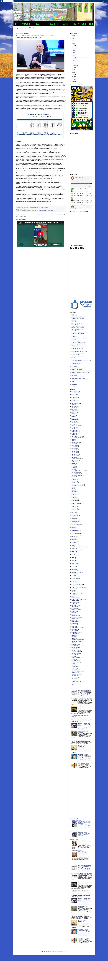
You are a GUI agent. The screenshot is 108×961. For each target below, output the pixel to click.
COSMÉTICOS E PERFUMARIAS (78, 333)
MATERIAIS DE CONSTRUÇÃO (77, 353)
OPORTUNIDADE (75, 597)
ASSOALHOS (74, 409)
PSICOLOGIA (74, 630)
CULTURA (73, 467)
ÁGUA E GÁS (74, 321)
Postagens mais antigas (61, 214)
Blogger (66, 951)
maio (74, 60)
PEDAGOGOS (74, 608)
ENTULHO (73, 511)
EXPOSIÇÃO (74, 523)
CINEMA (73, 440)
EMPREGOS (74, 505)
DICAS (72, 487)
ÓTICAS (73, 357)
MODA (72, 579)
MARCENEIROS (74, 573)
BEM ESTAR (73, 418)
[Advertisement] (81, 273)
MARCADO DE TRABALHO (77, 572)
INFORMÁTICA (74, 553)
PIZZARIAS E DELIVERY (76, 363)
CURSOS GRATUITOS (76, 478)
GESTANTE (73, 536)
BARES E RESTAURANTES (77, 326)
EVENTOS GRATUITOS (76, 520)
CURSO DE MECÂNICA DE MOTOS (78, 470)
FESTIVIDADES (74, 529)
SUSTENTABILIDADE (75, 662)
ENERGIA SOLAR (75, 509)
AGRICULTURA (74, 397)
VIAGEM (73, 684)
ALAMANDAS (74, 398)
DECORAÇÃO (74, 336)
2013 (73, 78)
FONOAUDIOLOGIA (75, 345)
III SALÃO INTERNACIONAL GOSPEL (79, 546)
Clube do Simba (75, 839)
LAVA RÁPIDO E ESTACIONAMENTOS (79, 351)
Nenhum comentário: (34, 207)
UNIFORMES (74, 384)
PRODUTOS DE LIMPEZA (76, 369)
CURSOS (73, 335)
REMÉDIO (73, 636)
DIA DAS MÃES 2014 (75, 482)
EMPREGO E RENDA (75, 503)
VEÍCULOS (73, 683)
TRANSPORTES (74, 677)
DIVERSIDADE (74, 493)
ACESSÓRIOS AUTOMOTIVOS (77, 317)
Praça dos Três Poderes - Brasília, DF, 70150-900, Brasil (43, 210)
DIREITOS (73, 490)
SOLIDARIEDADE (75, 660)
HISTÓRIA (73, 542)
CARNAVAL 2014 (74, 433)
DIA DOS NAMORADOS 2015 (77, 485)
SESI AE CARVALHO (75, 653)
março (74, 63)
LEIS (72, 567)
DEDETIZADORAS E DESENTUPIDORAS (79, 338)
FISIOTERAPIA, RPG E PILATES (77, 344)
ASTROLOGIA (74, 410)
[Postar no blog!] (43, 207)
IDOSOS (73, 545)
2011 (73, 81)
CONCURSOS (74, 449)
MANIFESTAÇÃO (74, 570)
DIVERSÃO (73, 491)
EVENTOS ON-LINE (75, 521)
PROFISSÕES (74, 623)
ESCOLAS (73, 512)
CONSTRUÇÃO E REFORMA (77, 329)
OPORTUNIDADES (75, 600)
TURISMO (73, 680)
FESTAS (73, 527)
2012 (73, 79)
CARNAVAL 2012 (74, 430)
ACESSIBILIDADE (75, 391)
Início (72, 314)
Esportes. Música (74, 515)
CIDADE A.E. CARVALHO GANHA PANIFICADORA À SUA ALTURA (84, 724)
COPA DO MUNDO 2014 (76, 458)
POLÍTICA (23, 209)
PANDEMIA (73, 603)
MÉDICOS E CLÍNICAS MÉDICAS (78, 356)
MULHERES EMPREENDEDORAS (78, 587)
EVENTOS (73, 518)
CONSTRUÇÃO (74, 455)
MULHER (73, 585)
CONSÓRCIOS (74, 330)
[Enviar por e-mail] (42, 207)
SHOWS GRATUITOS (75, 657)
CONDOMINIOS (74, 451)
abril (74, 62)
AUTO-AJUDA (74, 412)
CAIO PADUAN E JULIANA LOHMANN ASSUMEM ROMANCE (84, 755)
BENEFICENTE (74, 419)
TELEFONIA (73, 381)
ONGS (72, 596)
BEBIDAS (73, 415)
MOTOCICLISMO (74, 582)
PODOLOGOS (74, 611)
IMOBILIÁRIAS (74, 350)
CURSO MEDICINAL (75, 472)
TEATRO (73, 665)
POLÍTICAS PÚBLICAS (76, 617)
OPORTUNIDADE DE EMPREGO (78, 599)
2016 (73, 72)
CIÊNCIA (73, 439)
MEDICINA (73, 575)
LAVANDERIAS (74, 563)
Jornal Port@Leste (76, 831)
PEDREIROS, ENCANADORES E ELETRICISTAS (81, 360)
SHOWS (73, 656)
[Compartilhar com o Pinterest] (47, 207)
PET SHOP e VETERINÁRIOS (77, 362)
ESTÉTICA (73, 517)
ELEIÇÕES (73, 497)
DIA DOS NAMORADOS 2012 (77, 484)
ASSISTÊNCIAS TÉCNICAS (77, 323)
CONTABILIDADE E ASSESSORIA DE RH (79, 332)
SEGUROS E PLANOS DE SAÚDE (78, 377)
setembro (75, 50)
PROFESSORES (74, 621)
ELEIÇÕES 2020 (74, 500)
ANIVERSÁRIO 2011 (75, 403)
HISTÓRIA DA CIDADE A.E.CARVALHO (82, 746)
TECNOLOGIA (74, 666)
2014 (73, 76)
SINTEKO (73, 659)
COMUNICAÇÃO (74, 443)
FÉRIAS (73, 526)
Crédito (72, 464)
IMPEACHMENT (74, 548)
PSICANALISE (74, 629)
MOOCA (73, 581)
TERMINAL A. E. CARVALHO (77, 671)
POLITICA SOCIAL (75, 615)
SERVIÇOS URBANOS (76, 651)
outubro (74, 48)
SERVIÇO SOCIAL (75, 647)
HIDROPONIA (74, 541)
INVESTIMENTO (74, 556)
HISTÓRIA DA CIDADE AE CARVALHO (79, 740)
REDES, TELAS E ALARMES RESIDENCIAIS (80, 372)
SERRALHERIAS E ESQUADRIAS (78, 378)
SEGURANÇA (74, 645)
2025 (73, 36)
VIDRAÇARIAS (74, 386)
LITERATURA (74, 569)
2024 (73, 38)
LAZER (72, 564)
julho (74, 53)
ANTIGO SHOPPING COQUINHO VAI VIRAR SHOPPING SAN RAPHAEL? (85, 699)
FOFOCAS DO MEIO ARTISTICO (77, 533)
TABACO (73, 663)
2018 (73, 69)
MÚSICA (73, 588)
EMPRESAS (73, 508)
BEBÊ (72, 413)
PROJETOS (73, 626)
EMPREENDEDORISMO (76, 502)
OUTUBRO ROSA (75, 602)
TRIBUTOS (73, 678)
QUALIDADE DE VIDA (75, 632)
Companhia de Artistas (77, 850)
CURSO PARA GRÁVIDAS (76, 473)
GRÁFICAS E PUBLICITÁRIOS (77, 348)
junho (74, 55)
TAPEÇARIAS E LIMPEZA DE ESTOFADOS (80, 380)
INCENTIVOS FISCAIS (75, 549)
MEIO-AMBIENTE (74, 576)
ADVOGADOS (74, 320)
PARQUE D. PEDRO (75, 605)
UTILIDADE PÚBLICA (75, 681)
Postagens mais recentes (21, 214)
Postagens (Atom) (22, 216)
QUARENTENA (74, 633)
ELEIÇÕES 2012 (74, 499)
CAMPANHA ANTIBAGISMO (77, 425)
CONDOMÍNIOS (74, 452)
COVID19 (73, 463)
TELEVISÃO (73, 668)
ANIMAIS (73, 401)
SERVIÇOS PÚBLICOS (76, 650)
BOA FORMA (74, 421)
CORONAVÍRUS (74, 460)
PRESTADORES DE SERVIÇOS (77, 368)
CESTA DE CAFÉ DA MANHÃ (77, 436)
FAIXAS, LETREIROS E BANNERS (78, 342)
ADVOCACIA (74, 394)
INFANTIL (73, 551)
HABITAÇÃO (73, 539)
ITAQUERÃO (74, 559)
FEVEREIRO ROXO (75, 530)
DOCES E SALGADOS (76, 341)
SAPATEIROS (74, 375)
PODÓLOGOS (74, 365)
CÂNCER (73, 428)
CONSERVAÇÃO (74, 454)
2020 (73, 45)
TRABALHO (73, 675)
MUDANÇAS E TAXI (75, 354)
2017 (73, 71)
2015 (73, 74)
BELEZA (73, 416)
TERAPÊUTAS (74, 383)
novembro (75, 47)
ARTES (72, 404)
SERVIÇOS (73, 648)
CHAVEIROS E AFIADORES (77, 437)
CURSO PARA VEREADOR (76, 475)
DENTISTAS (73, 339)
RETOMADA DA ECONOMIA (77, 639)
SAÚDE (73, 642)
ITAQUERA (73, 557)
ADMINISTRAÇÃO (75, 392)
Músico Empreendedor (76, 820)
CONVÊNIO (73, 457)
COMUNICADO (74, 445)
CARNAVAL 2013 (74, 431)
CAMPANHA (73, 424)
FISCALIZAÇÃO (74, 532)
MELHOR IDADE (74, 578)
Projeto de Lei (74, 624)
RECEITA (73, 635)
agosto (74, 52)
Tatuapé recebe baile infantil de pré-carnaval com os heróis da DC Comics (85, 708)
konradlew (57, 951)
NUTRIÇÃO (73, 594)
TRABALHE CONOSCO (76, 674)
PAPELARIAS (74, 359)
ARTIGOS (73, 407)
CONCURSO (74, 448)
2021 (73, 43)
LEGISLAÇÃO (74, 566)
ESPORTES (73, 514)
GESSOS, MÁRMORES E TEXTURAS (79, 347)
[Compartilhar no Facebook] (46, 207)
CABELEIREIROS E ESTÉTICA (77, 327)
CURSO (73, 469)
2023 (73, 40)
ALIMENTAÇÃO (74, 400)
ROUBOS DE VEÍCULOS (76, 641)
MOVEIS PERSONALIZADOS (77, 584)
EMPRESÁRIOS (74, 506)
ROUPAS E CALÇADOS (76, 374)
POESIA (73, 612)
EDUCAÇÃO (74, 496)
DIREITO (73, 488)
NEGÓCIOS (73, 591)
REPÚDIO (73, 638)
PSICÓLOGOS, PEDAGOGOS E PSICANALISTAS (81, 371)
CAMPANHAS (74, 427)
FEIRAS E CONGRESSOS (76, 524)
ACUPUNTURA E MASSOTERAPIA (78, 318)
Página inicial (41, 214)
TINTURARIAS (74, 672)
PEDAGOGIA (74, 606)
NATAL (72, 590)
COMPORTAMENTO (75, 442)
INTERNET (73, 554)
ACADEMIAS (74, 315)
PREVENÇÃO (74, 620)
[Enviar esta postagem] (40, 207)
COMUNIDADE (74, 446)
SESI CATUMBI (74, 654)
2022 (73, 42)
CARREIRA (73, 434)
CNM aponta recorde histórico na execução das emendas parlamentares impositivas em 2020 (36, 37)
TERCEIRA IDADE (75, 669)
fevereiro (74, 65)
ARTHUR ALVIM (74, 406)
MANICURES (74, 366)
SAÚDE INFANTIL (75, 644)
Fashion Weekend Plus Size (83, 763)
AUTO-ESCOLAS (74, 324)
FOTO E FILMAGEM (75, 535)
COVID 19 (73, 461)
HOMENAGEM (74, 544)
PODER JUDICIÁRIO (75, 609)
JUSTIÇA (73, 560)
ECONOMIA (73, 494)
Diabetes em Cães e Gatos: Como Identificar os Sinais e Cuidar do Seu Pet (84, 842)
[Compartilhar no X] (45, 207)
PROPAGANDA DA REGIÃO (77, 627)
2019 (73, 67)
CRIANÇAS (73, 466)
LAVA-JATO (73, 561)
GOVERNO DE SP (75, 538)
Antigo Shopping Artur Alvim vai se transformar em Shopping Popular (84, 691)
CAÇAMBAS (73, 422)
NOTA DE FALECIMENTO (76, 593)
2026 (73, 35)
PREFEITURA (74, 618)
